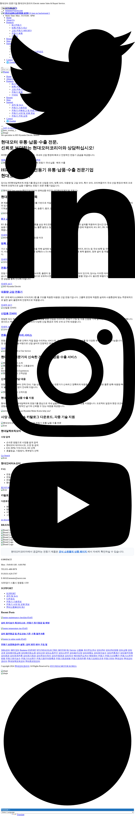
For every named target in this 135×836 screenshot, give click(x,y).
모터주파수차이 (43, 656)
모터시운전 (64, 653)
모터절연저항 (126, 653)
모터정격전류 (16, 656)
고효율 (80, 650)
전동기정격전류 (78, 658)
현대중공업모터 (32, 661)
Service (73, 650)
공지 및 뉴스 (12, 596)
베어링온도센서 (81, 656)
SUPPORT (11, 593)
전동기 (101, 656)
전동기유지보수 (13, 658)
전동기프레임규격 (94, 658)
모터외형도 (88, 653)
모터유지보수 (100, 653)
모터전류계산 (113, 653)
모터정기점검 (29, 656)
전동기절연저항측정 (45, 658)
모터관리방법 (112, 650)
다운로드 (10, 599)
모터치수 (69, 656)
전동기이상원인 (28, 658)
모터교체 (123, 650)
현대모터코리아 (22, 666)
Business (23, 650)
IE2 (67, 650)
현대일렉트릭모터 (16, 661)
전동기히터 (109, 658)
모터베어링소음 (28, 653)
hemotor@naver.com (14, 10)
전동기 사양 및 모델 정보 (18, 604)
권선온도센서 (90, 650)
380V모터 (14, 650)
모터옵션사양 (76, 653)
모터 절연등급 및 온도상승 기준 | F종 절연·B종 (23, 634)
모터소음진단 (51, 653)
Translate (20, 814)
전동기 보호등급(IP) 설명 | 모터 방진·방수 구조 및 (24, 644)
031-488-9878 (11, 8)
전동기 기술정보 (14, 601)
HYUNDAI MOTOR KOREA (63, 666)
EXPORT (32, 650)
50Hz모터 (5, 650)
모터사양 (40, 653)
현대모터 (119, 658)
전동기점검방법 (63, 658)
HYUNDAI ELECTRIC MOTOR (51, 650)
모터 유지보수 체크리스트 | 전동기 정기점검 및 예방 (25, 623)
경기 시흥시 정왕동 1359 (16, 13)
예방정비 (93, 656)
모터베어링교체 (13, 653)
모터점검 (5, 656)
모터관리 (101, 650)
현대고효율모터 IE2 (15, 607)
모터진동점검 (58, 656)
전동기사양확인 (112, 656)
